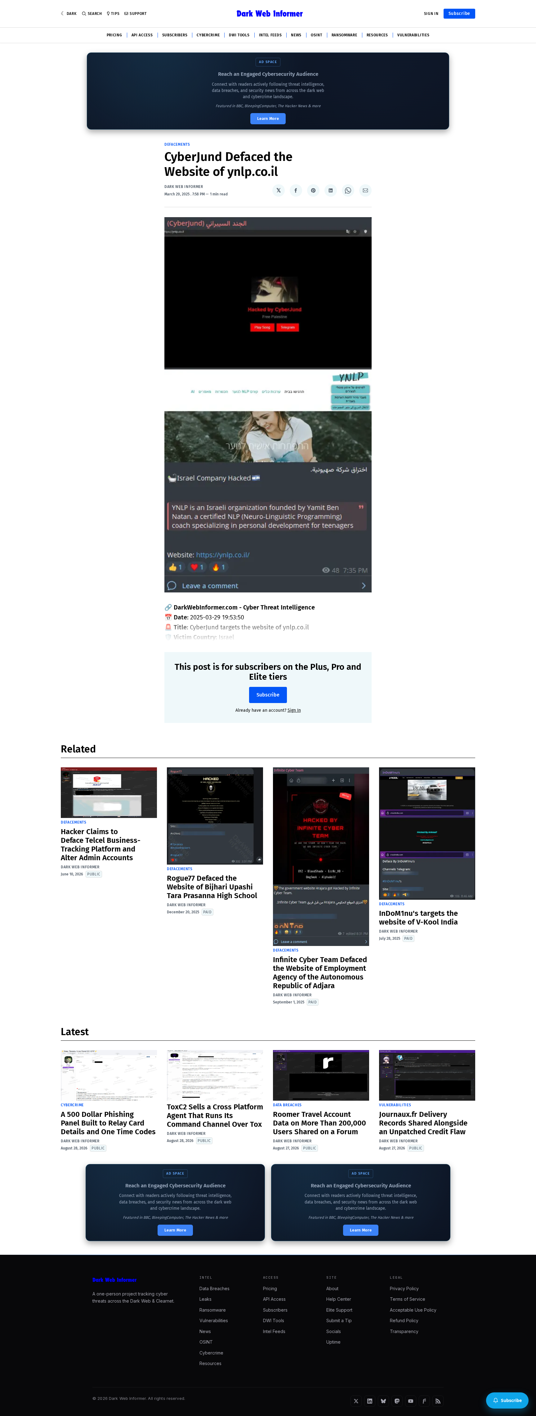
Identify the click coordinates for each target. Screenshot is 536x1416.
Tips (115, 13)
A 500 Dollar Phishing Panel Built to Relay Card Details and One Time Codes (108, 1123)
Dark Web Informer (183, 187)
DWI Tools (239, 35)
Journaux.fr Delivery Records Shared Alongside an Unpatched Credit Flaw (423, 1123)
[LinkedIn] (369, 1401)
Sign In (431, 13)
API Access (142, 35)
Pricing (114, 35)
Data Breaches (287, 1105)
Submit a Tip (339, 1320)
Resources (377, 35)
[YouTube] (410, 1401)
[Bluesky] (383, 1401)
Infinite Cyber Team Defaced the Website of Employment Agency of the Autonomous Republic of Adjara (320, 972)
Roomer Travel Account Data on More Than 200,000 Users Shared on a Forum (319, 1123)
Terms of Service (407, 1299)
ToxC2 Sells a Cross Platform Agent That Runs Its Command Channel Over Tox (215, 1116)
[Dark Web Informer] (137, 1280)
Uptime (333, 1342)
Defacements (177, 144)
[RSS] (438, 1401)
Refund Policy (404, 1320)
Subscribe (459, 13)
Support (138, 13)
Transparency (404, 1331)
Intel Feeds (270, 35)
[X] (356, 1401)
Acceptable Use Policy (413, 1310)
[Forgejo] (424, 1401)
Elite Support (339, 1310)
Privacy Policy (404, 1288)
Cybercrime (208, 35)
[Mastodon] (397, 1401)
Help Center (338, 1299)
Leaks (205, 1299)
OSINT (316, 35)
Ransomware (344, 35)
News (296, 35)
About (332, 1288)
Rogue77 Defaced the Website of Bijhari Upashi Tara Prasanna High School (212, 887)
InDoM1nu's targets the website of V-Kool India (418, 917)
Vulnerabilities (413, 35)
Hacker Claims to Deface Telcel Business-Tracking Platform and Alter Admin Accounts (101, 844)
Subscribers (175, 35)
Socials (333, 1331)
